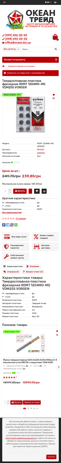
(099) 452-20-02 (16, 35)
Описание (34, 266)
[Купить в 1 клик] (30, 191)
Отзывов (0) (13, 272)
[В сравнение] (54, 98)
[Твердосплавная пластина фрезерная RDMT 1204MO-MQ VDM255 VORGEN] (30, 114)
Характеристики (15, 266)
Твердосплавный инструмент (21, 66)
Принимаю (51, 457)
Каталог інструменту (14, 59)
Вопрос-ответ (34, 272)
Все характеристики (12, 212)
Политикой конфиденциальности (21, 438)
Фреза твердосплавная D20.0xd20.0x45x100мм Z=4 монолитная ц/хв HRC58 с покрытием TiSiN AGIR (30, 361)
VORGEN (41, 153)
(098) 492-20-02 (16, 38)
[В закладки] (54, 95)
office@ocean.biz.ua (18, 42)
